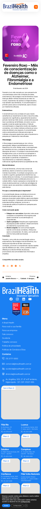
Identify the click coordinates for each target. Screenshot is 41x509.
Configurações (17, 505)
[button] (3, 266)
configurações (25, 502)
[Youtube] (30, 299)
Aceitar (6, 505)
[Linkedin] (23, 299)
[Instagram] (17, 299)
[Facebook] (11, 299)
